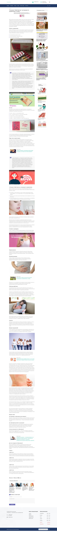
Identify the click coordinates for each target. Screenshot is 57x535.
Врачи (18, 5)
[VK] (49, 2)
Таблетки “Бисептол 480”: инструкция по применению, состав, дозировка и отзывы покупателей (41, 30)
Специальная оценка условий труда (43, 529)
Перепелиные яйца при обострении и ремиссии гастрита (41, 110)
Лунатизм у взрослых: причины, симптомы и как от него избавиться (18, 488)
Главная (8, 5)
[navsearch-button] (48, 5)
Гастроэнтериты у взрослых (42, 126)
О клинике (11, 5)
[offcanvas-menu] (49, 6)
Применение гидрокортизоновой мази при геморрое (42, 102)
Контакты (26, 5)
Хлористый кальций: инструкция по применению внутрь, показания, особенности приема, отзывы (41, 40)
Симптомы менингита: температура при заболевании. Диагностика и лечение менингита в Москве (31, 489)
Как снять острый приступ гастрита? (42, 93)
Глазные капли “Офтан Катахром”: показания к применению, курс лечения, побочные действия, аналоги (42, 59)
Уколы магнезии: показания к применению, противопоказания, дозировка (41, 79)
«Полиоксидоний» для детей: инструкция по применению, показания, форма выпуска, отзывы (25, 489)
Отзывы (15, 5)
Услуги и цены (22, 5)
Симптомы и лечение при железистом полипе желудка (41, 119)
